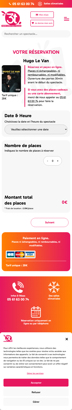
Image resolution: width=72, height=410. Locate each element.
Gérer (36, 401)
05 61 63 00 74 (18, 299)
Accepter (36, 382)
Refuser (36, 392)
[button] (67, 339)
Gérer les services (35, 373)
